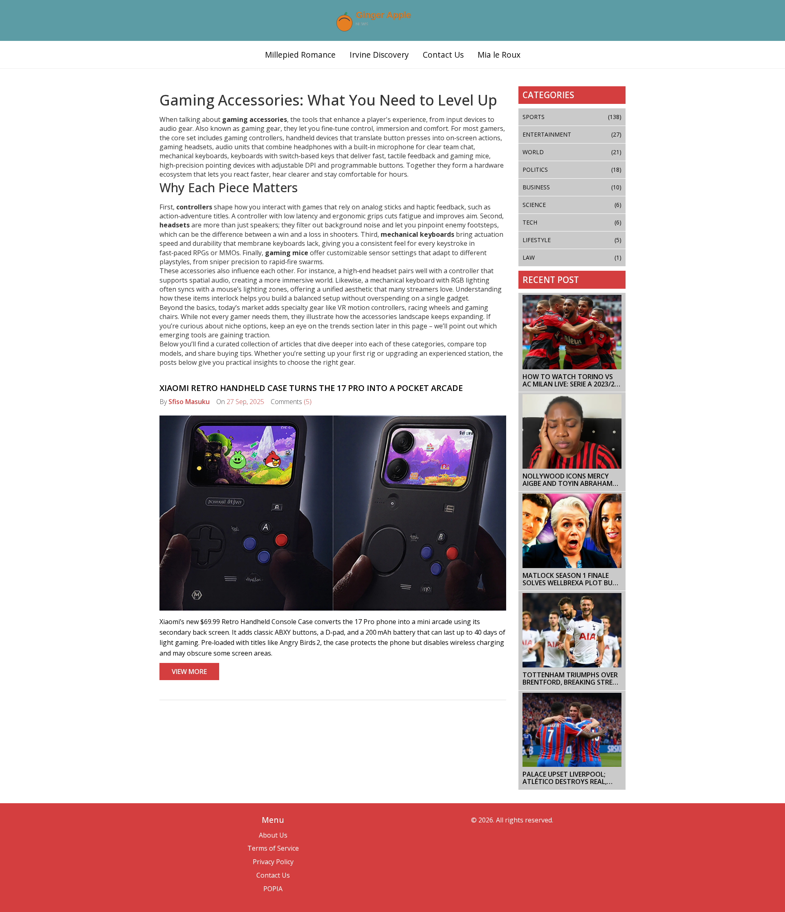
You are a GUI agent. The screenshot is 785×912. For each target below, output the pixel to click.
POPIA (273, 888)
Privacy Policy (273, 861)
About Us (273, 835)
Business (572, 187)
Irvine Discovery (379, 54)
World (572, 152)
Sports (572, 117)
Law (572, 257)
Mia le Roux (499, 54)
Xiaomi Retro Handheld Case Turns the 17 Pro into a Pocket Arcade (311, 387)
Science (572, 205)
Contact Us (443, 54)
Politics (572, 169)
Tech (572, 222)
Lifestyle (572, 240)
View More (189, 671)
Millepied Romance (300, 54)
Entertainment (572, 134)
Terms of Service (273, 848)
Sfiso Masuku (189, 401)
